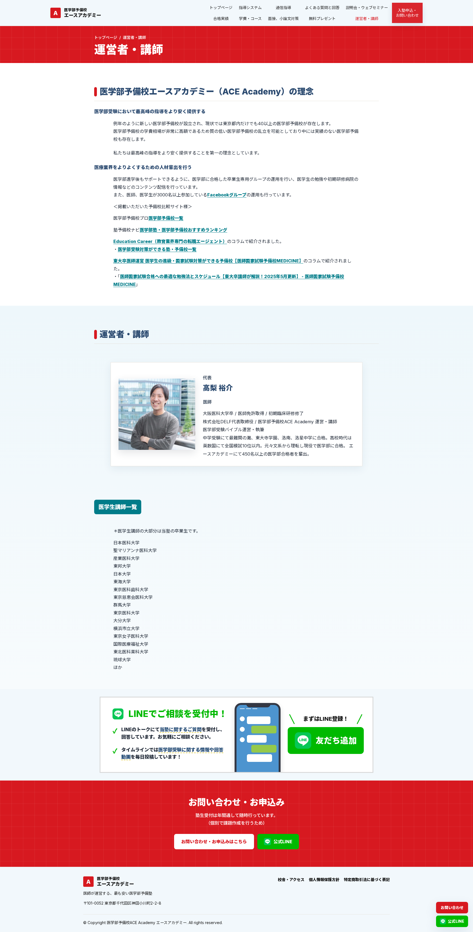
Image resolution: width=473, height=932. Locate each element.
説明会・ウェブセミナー (367, 7)
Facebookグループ (226, 195)
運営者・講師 (366, 18)
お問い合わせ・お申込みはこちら (214, 841)
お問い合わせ (452, 907)
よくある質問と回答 (322, 7)
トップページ (220, 7)
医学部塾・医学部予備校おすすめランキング (183, 230)
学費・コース (250, 18)
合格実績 (221, 18)
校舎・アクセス (291, 879)
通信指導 (283, 7)
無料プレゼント (322, 18)
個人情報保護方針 (324, 879)
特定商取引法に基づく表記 (367, 879)
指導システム (250, 7)
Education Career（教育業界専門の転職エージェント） (170, 241)
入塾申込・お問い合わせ (407, 13)
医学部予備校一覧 (165, 218)
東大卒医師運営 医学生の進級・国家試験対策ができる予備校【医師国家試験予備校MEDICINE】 (208, 261)
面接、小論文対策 (283, 18)
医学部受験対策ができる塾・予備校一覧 (157, 249)
